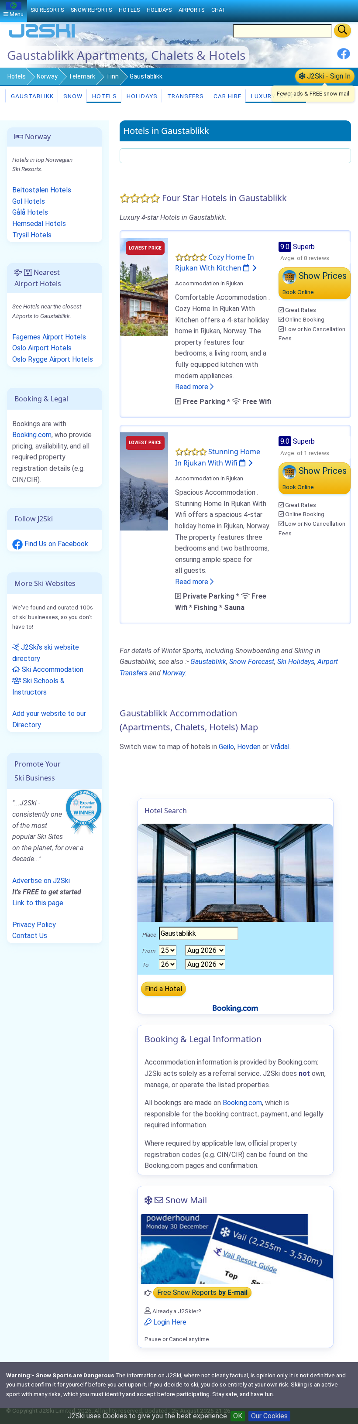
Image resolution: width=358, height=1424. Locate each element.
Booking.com (32, 435)
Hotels (16, 76)
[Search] (342, 31)
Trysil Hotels (32, 235)
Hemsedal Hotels (39, 223)
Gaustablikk (31, 95)
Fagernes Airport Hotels (49, 337)
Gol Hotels (28, 201)
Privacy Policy (34, 925)
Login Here (168, 1322)
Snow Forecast (251, 661)
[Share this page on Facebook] (344, 57)
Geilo (226, 747)
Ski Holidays (295, 661)
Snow (72, 95)
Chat (218, 10)
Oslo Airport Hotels (42, 348)
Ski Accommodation (51, 669)
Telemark (82, 76)
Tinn (112, 76)
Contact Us (29, 935)
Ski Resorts (47, 10)
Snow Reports (91, 10)
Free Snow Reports (202, 1293)
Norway (47, 76)
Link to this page (37, 903)
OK (237, 1416)
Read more (192, 387)
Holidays (141, 95)
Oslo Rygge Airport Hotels (52, 359)
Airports (191, 10)
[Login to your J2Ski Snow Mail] (235, 1249)
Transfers (184, 95)
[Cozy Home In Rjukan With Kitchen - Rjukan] (144, 286)
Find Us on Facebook (55, 544)
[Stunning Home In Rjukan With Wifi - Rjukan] (144, 481)
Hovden (249, 747)
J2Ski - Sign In (328, 76)
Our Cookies (269, 1416)
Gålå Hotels (30, 212)
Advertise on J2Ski (41, 880)
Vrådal (279, 747)
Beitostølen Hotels (41, 190)
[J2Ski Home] (42, 37)
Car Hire (226, 95)
